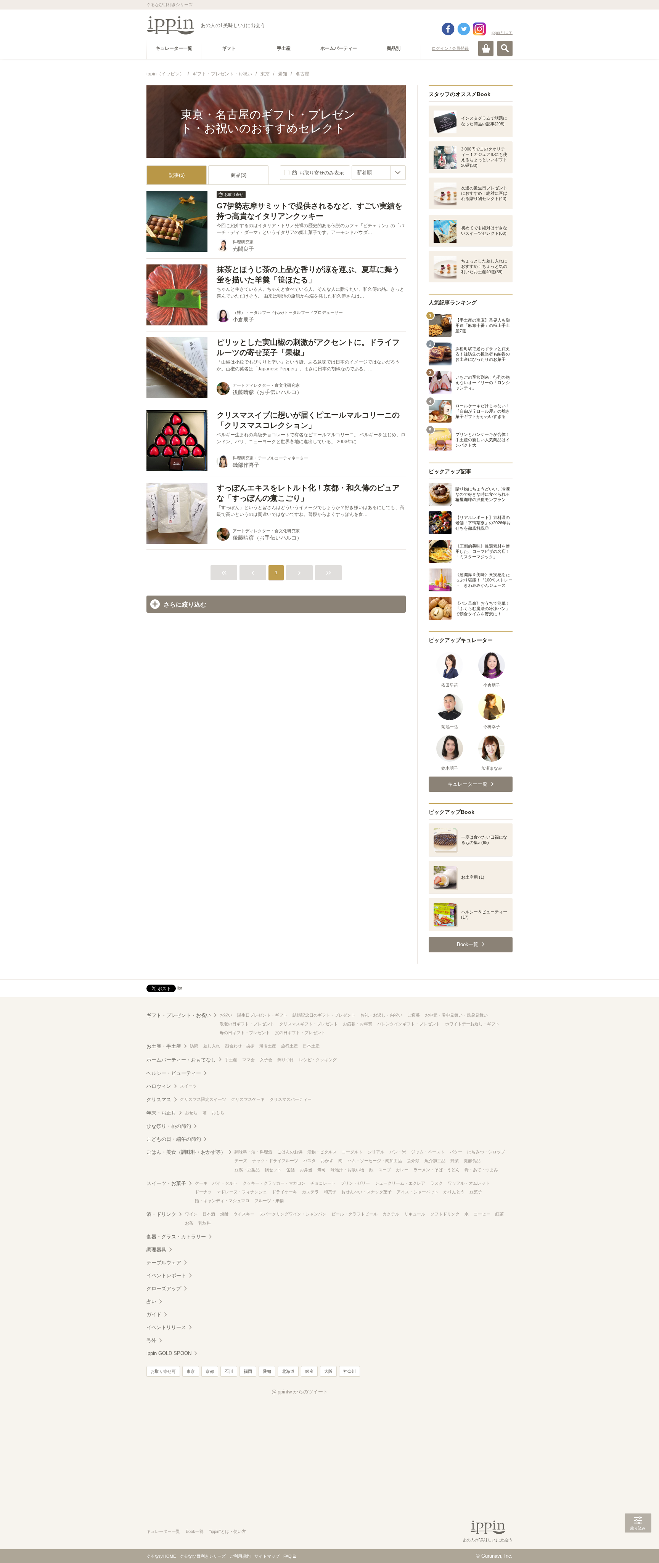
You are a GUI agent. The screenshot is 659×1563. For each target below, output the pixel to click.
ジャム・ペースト (428, 1152)
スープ (384, 1169)
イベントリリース (166, 1327)
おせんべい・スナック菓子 (366, 1192)
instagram (479, 28)
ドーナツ (203, 1192)
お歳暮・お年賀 (357, 1024)
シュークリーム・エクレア (400, 1183)
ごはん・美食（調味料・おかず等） (186, 1152)
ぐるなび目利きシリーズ (203, 1556)
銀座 (309, 1371)
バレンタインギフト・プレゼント (408, 1024)
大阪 (328, 1371)
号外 (151, 1340)
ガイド (153, 1314)
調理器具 (156, 1249)
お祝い (226, 1015)
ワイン (191, 1214)
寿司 (321, 1169)
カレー (402, 1169)
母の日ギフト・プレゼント (245, 1032)
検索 (505, 48)
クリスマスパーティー (291, 1099)
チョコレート (323, 1183)
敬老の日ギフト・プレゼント (247, 1024)
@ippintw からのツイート (300, 1392)
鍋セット (273, 1169)
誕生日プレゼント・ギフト (262, 1015)
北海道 (288, 1371)
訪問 (194, 1046)
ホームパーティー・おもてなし (181, 1060)
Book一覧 (195, 1531)
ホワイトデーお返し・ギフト (472, 1024)
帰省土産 (267, 1046)
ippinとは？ (502, 32)
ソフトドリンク (445, 1214)
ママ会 (248, 1059)
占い (151, 1301)
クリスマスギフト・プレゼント (308, 1024)
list (179, 988)
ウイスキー (243, 1214)
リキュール (414, 1214)
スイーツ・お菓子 (166, 1183)
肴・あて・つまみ (481, 1169)
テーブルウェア (163, 1262)
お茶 (189, 1223)
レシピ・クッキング (318, 1059)
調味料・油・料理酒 (253, 1152)
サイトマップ (267, 1556)
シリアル (376, 1152)
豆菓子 (475, 1192)
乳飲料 (204, 1223)
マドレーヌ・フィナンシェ (242, 1192)
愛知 (267, 1371)
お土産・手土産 (163, 1046)
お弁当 (306, 1169)
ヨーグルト (352, 1152)
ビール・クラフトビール (354, 1214)
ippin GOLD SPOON (168, 1353)
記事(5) (177, 175)
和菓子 (330, 1192)
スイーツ (188, 1086)
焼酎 (224, 1214)
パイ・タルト (225, 1183)
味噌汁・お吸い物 (347, 1169)
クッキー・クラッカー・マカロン (274, 1183)
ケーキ (201, 1183)
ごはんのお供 (289, 1152)
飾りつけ (285, 1059)
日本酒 (209, 1214)
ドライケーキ (284, 1192)
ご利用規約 (240, 1556)
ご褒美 (413, 1015)
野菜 (454, 1160)
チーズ (241, 1160)
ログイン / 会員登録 (450, 48)
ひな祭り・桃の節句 (168, 1126)
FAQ (287, 1556)
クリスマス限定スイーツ (203, 1099)
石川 (229, 1371)
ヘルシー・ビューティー (173, 1073)
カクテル (391, 1214)
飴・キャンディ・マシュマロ (222, 1200)
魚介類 (413, 1160)
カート (485, 48)
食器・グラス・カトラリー (176, 1237)
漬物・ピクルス (322, 1152)
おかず (327, 1160)
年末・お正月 (161, 1113)
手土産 (231, 1059)
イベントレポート (166, 1275)
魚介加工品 (434, 1160)
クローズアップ (163, 1288)
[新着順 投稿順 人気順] (379, 172)
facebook (448, 28)
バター (456, 1152)
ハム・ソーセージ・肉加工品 (374, 1160)
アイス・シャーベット (418, 1192)
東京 (190, 1371)
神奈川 (349, 1371)
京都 (210, 1371)
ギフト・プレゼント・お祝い (178, 1015)
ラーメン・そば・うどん (436, 1169)
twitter (463, 28)
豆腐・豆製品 (247, 1169)
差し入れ (211, 1046)
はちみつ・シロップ (486, 1152)
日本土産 (311, 1046)
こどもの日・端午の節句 (173, 1139)
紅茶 (499, 1214)
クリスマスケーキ (248, 1099)
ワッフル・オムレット (469, 1183)
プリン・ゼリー (355, 1183)
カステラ (310, 1192)
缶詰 (290, 1169)
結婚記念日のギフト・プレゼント (324, 1015)
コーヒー (482, 1214)
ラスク (436, 1183)
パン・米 (397, 1152)
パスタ (309, 1160)
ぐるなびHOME (161, 1556)
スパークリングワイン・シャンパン (292, 1214)
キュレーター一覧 (163, 1531)
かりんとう (454, 1192)
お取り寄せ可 (163, 1371)
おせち (191, 1112)
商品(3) (238, 175)
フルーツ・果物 (269, 1200)
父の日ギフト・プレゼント (300, 1032)
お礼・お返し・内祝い (381, 1015)
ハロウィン (158, 1086)
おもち (218, 1112)
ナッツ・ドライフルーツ (275, 1160)
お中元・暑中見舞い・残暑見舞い (456, 1015)
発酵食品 (472, 1160)
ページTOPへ (638, 1545)
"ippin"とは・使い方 (227, 1531)
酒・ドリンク (161, 1214)
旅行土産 (289, 1046)
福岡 (248, 1371)
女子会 (266, 1059)
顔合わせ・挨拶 (239, 1046)
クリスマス (158, 1099)
